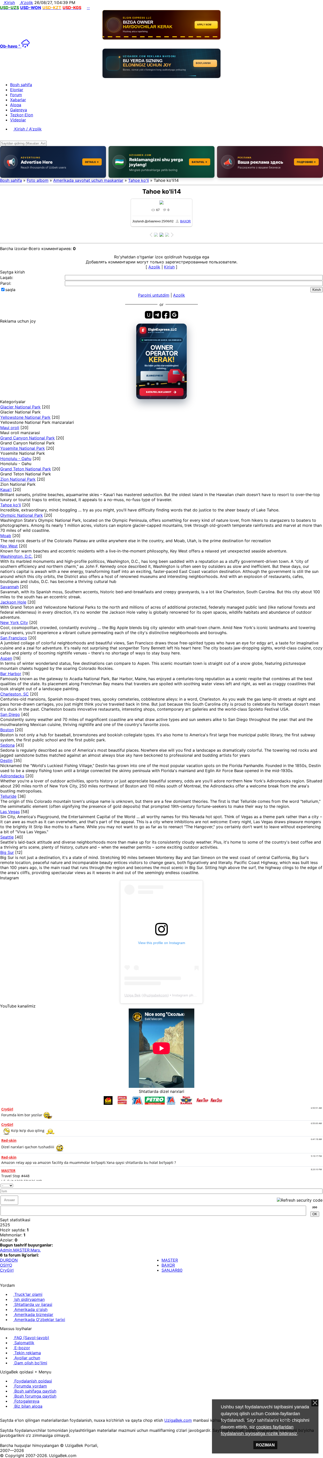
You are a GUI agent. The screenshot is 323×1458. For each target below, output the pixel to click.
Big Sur (7, 852)
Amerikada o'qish (30, 1309)
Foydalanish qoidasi (32, 1380)
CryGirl (7, 1270)
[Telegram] (14, 1415)
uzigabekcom (157, 995)
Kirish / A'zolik (27, 128)
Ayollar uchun (26, 1357)
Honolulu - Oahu (15, 458)
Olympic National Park (21, 515)
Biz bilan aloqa (27, 1406)
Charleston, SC (14, 694)
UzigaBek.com (178, 1420)
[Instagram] (1, 1415)
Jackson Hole (13, 602)
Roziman (265, 1445)
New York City (14, 622)
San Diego (10, 714)
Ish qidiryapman (29, 1299)
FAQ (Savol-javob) (31, 1337)
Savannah (9, 586)
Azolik (154, 266)
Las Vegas (10, 811)
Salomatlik (23, 1342)
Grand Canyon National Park (27, 437)
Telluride (8, 796)
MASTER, (22, 1250)
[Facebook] (5, 1415)
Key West (9, 545)
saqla (10, 289)
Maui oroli (9, 427)
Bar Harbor (10, 673)
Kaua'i (6, 489)
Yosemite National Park (22, 448)
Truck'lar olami (27, 1294)
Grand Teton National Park (25, 468)
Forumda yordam (30, 1385)
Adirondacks (12, 775)
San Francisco (13, 637)
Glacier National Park (20, 406)
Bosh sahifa (11, 180)
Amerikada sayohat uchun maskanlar (88, 180)
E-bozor (21, 1347)
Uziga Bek (132, 995)
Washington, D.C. (16, 556)
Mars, (36, 1250)
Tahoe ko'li (138, 180)
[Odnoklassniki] (10, 1415)
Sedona (7, 745)
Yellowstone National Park (25, 417)
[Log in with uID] (148, 315)
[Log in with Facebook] (166, 315)
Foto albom (37, 180)
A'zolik (26, 2)
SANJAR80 (172, 1270)
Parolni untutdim (153, 295)
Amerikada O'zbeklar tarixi (39, 1319)
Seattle (7, 837)
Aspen (6, 658)
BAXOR (185, 221)
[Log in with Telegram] (157, 315)
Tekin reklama (27, 1352)
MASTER (170, 1260)
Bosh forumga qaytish (34, 1396)
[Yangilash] (315, 1184)
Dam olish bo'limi (30, 1362)
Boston (7, 729)
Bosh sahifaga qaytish (34, 1391)
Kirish (9, 2)
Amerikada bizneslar (33, 1314)
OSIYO (6, 1265)
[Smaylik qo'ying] (320, 1184)
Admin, (6, 1250)
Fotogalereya (26, 1401)
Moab (5, 535)
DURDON (9, 1260)
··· (88, 7)
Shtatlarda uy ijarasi (32, 1304)
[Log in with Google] (174, 315)
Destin (6, 760)
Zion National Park (18, 479)
